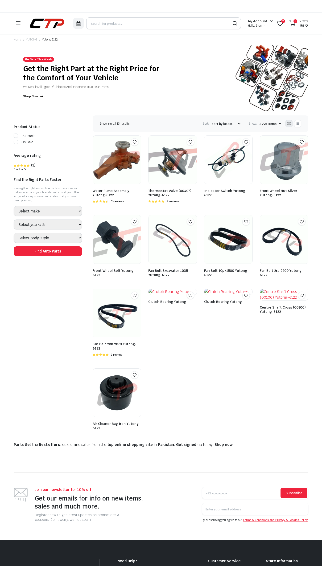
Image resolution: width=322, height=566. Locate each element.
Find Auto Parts (48, 251)
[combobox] (48, 211)
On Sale (27, 142)
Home (17, 39)
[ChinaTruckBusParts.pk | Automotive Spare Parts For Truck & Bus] (46, 23)
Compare (137, 151)
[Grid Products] (289, 123)
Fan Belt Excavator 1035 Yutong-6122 (168, 273)
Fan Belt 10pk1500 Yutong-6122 (226, 273)
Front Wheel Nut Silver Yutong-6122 (278, 193)
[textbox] (28, 211)
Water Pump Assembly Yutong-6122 (111, 193)
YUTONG (31, 39)
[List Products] (297, 123)
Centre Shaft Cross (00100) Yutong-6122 (283, 309)
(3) (24, 165)
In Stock (28, 136)
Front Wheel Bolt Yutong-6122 (114, 273)
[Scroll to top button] (311, 555)
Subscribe (293, 493)
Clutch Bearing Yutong (167, 302)
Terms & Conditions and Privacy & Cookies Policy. (275, 520)
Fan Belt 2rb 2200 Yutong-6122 (281, 273)
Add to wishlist (134, 142)
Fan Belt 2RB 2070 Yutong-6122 (114, 346)
